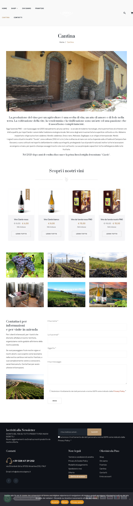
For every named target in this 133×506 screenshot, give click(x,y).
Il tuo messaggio (54, 362)
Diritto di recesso (78, 476)
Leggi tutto (21, 234)
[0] (132, 13)
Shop (13, 8)
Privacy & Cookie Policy (78, 461)
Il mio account (105, 476)
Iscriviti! (94, 432)
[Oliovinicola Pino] (66, 14)
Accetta (55, 502)
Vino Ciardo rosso (21, 219)
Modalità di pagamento (78, 465)
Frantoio (39, 8)
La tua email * (53, 335)
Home (4, 8)
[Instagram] (15, 480)
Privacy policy (77, 502)
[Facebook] (8, 480)
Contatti (18, 17)
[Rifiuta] (129, 499)
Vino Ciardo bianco (51, 219)
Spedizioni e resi (75, 469)
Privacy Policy (118, 391)
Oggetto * (52, 348)
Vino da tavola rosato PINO (112, 219)
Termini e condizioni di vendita (81, 457)
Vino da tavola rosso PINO (81, 219)
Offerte (71, 473)
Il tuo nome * (53, 321)
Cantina (5, 17)
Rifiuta (64, 502)
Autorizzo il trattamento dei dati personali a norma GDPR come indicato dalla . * (91, 439)
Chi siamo (26, 8)
